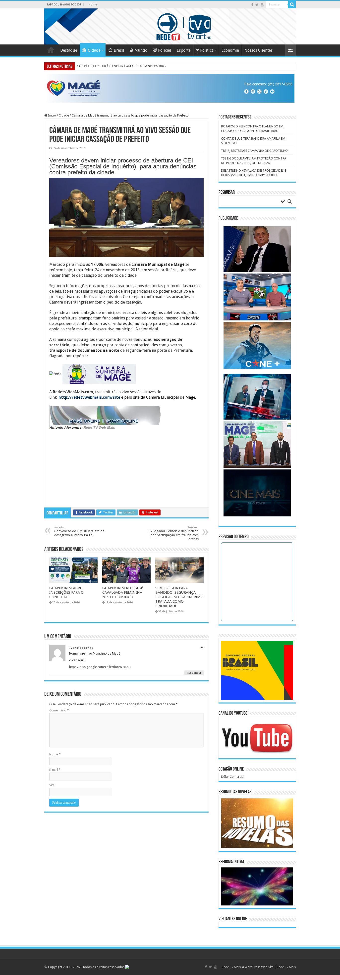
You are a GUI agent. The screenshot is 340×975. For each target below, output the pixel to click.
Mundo (140, 50)
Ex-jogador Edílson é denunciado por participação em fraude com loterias (174, 533)
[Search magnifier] (289, 201)
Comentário (59, 710)
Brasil (119, 50)
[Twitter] (257, 5)
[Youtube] (262, 5)
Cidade (94, 50)
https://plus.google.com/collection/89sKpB (100, 667)
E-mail (54, 770)
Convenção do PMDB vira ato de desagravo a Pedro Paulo (79, 531)
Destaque (68, 50)
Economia (230, 50)
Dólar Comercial (232, 777)
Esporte (184, 50)
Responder (194, 672)
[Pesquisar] (292, 4)
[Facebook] (252, 5)
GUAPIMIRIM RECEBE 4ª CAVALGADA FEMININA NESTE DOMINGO (122, 592)
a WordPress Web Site (258, 967)
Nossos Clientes (258, 50)
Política (207, 50)
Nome (54, 754)
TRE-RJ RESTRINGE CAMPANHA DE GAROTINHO (254, 151)
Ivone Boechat (81, 648)
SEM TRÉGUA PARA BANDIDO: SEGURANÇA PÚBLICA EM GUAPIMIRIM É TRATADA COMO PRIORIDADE (179, 597)
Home (93, 4)
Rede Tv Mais (286, 967)
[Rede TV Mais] (170, 26)
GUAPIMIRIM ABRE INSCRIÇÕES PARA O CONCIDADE (66, 592)
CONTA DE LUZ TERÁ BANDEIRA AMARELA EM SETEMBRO (121, 66)
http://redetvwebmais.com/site (89, 397)
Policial (164, 50)
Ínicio (51, 115)
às (202, 647)
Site (52, 785)
